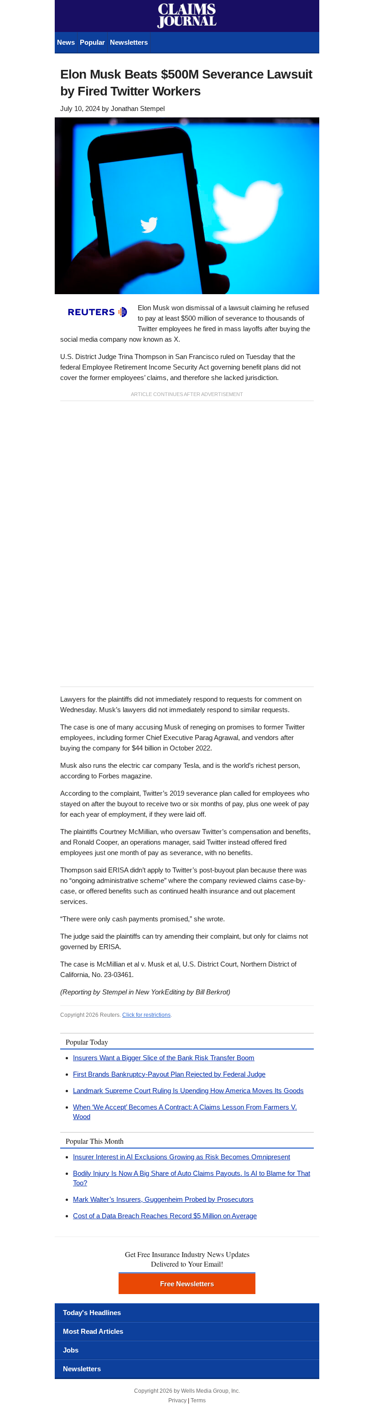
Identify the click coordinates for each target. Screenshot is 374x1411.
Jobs (70, 1350)
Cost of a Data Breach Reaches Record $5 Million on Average (165, 1216)
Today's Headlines (92, 1312)
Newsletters (129, 42)
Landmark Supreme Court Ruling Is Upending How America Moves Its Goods (188, 1090)
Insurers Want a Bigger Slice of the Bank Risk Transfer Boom (164, 1058)
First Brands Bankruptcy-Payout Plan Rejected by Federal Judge (169, 1074)
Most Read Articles (93, 1331)
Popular (92, 42)
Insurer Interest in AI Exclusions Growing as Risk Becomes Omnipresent (181, 1157)
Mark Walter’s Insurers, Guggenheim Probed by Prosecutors (163, 1199)
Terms (198, 1400)
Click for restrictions (146, 1015)
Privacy (177, 1400)
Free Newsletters (187, 1284)
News (66, 42)
